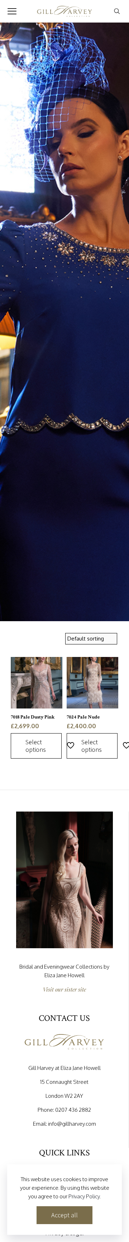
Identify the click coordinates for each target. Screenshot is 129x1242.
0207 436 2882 (73, 1109)
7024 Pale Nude (83, 717)
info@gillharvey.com (72, 1123)
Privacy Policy (84, 1196)
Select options (35, 746)
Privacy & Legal (65, 1234)
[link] (64, 880)
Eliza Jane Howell (64, 975)
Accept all (64, 1215)
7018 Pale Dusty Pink (32, 717)
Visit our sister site (64, 989)
